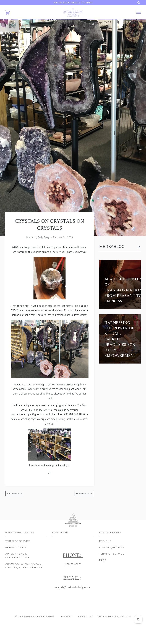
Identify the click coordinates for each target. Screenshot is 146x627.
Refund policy (16, 547)
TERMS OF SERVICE (111, 553)
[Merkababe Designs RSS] (139, 247)
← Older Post (15, 493)
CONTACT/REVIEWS (111, 547)
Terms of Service (17, 541)
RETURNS (105, 541)
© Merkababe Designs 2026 (34, 616)
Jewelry (66, 616)
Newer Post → (84, 493)
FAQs (102, 560)
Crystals (85, 616)
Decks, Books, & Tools (114, 616)
